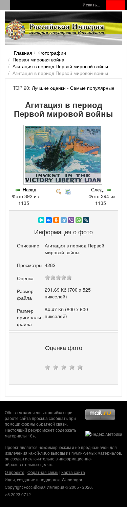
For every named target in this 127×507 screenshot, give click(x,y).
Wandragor (72, 479)
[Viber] (71, 220)
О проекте (14, 472)
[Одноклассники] (56, 220)
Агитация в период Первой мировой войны (60, 66)
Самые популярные (92, 87)
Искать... (91, 5)
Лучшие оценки (49, 87)
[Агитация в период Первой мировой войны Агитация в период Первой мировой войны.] (63, 182)
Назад (29, 189)
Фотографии (52, 52)
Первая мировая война (38, 59)
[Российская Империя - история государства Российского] (56, 30)
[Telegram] (64, 220)
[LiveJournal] (86, 220)
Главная (23, 52)
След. (97, 189)
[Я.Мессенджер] (41, 220)
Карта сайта (73, 472)
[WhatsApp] (79, 220)
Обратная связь (42, 472)
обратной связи (51, 424)
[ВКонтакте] (49, 220)
